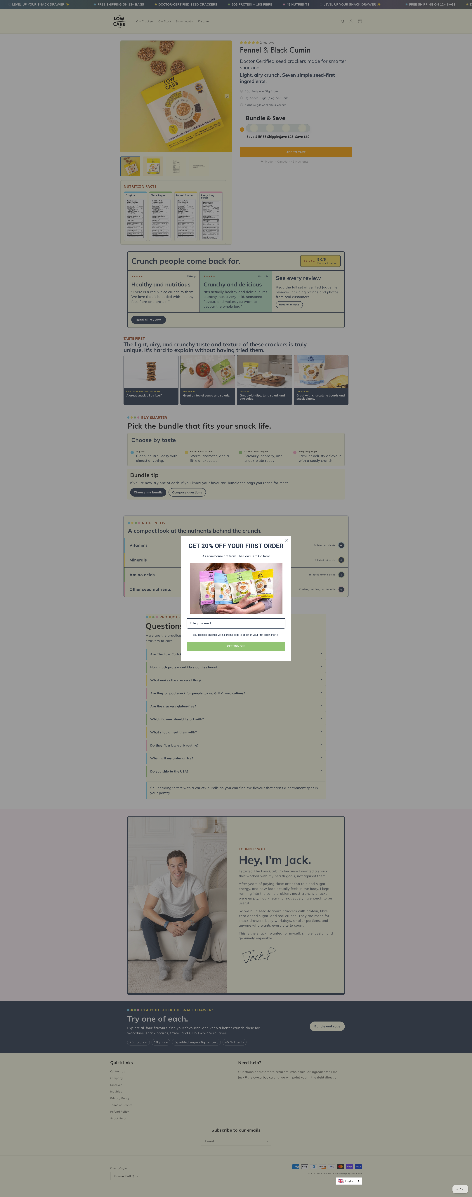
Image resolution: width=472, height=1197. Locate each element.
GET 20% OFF (236, 646)
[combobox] (349, 1181)
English (349, 1180)
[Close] (286, 540)
